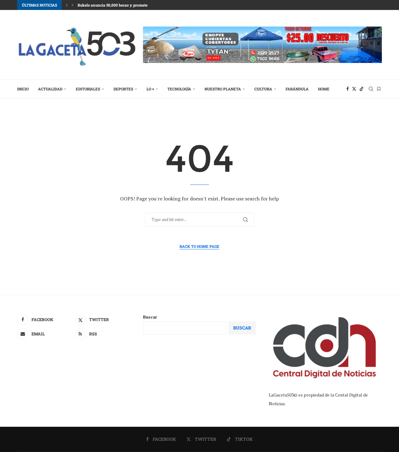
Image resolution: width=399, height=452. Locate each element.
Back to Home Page (199, 246)
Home (323, 88)
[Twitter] (354, 89)
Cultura (263, 88)
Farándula (297, 88)
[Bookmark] (379, 89)
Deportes (123, 88)
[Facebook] (347, 89)
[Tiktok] (361, 89)
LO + (150, 88)
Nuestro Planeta (222, 88)
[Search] (371, 89)
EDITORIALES (88, 88)
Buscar (150, 317)
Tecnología (179, 88)
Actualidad (50, 88)
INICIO (23, 88)
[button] (66, 5)
